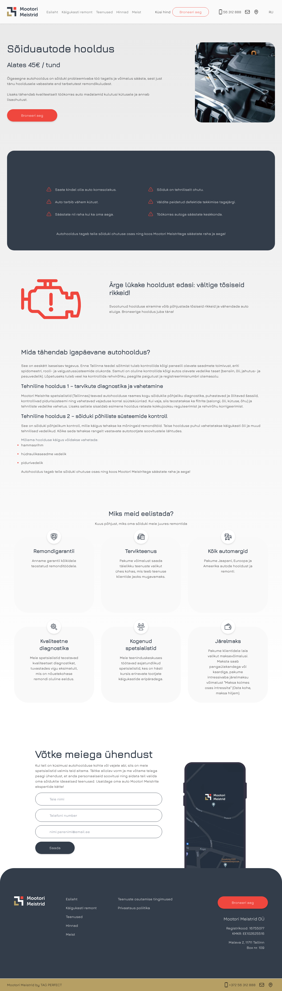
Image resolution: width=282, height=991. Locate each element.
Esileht (52, 12)
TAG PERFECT (51, 985)
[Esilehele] (22, 12)
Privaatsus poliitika (134, 908)
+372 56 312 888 (242, 985)
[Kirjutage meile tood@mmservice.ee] (247, 12)
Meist (136, 12)
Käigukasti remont (77, 12)
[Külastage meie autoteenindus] (270, 984)
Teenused (104, 12)
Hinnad (122, 12)
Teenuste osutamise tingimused (145, 899)
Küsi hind (163, 12)
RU (271, 12)
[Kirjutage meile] (261, 984)
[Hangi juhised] (256, 12)
